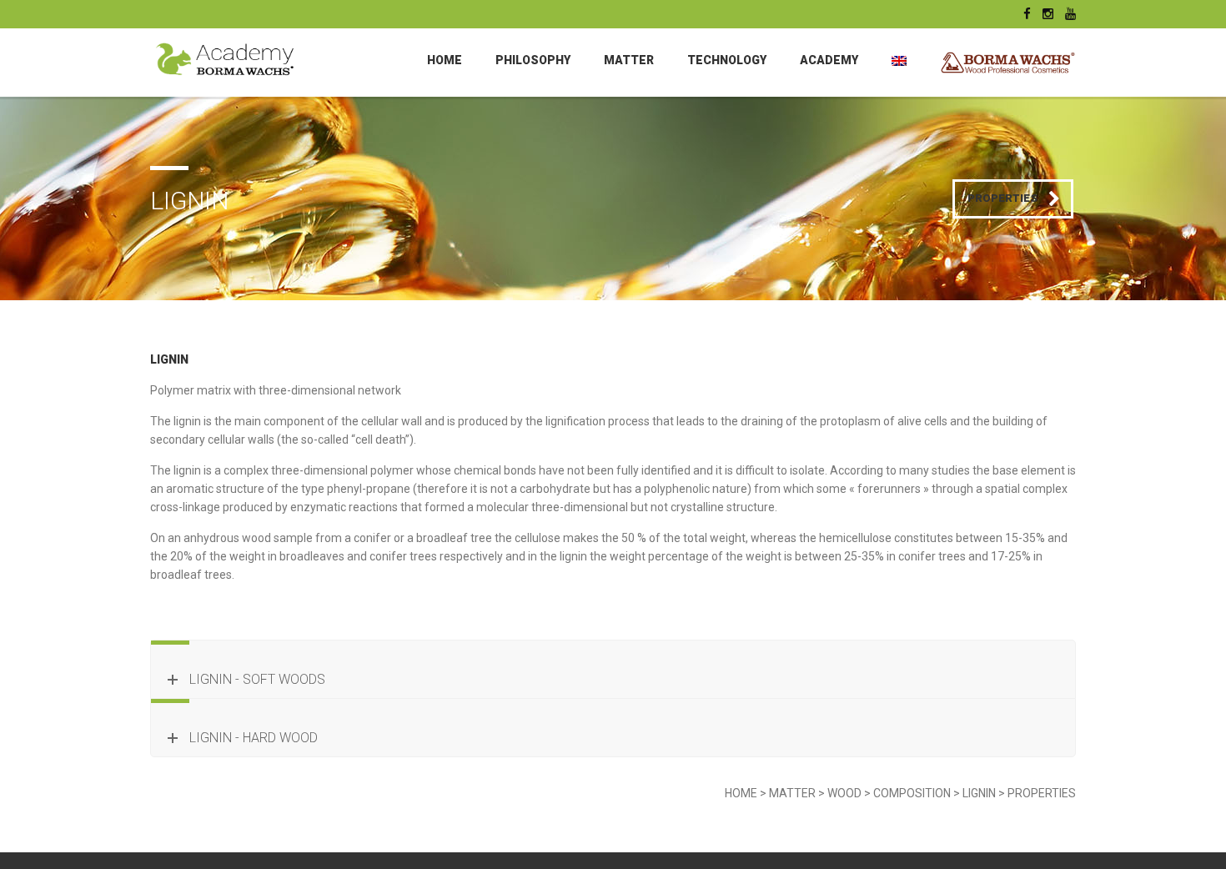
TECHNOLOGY (726, 60)
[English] (899, 60)
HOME (741, 793)
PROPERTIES (1041, 793)
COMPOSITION (912, 793)
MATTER (629, 60)
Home (444, 60)
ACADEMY (829, 60)
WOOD (844, 793)
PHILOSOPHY (532, 60)
